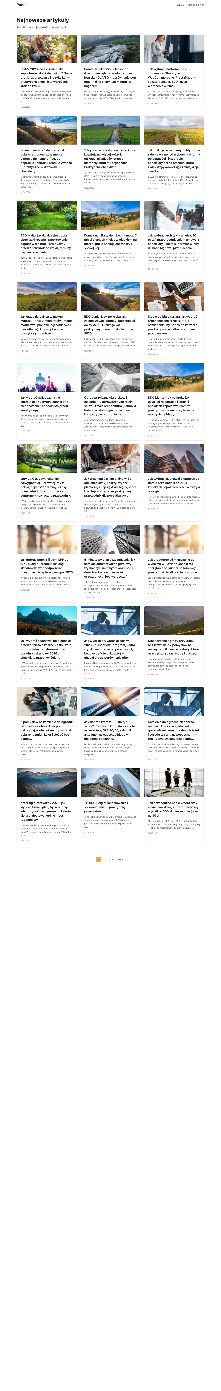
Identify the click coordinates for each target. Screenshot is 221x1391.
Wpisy (180, 4)
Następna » (117, 860)
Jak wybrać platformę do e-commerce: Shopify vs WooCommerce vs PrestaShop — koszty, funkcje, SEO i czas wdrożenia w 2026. (172, 77)
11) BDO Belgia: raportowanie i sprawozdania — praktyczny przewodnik (106, 807)
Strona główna (196, 4)
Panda (22, 5)
